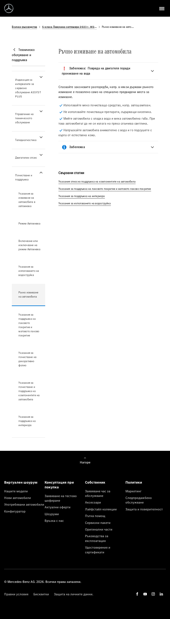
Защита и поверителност (144, 509)
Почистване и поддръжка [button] (23, 177)
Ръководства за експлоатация (96, 538)
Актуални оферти (57, 507)
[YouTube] (145, 594)
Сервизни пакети (97, 523)
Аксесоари (93, 502)
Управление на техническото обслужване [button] (24, 118)
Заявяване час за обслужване (97, 493)
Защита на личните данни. (73, 594)
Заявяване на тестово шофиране (61, 498)
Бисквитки (41, 594)
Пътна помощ (95, 516)
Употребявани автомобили (24, 504)
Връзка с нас (54, 520)
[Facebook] (137, 594)
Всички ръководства (24, 27)
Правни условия (16, 594)
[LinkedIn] (161, 594)
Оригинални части (98, 529)
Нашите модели (16, 491)
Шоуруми (52, 514)
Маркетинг (133, 491)
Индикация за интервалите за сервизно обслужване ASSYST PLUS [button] (28, 88)
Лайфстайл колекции (101, 509)
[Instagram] (153, 594)
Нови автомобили (17, 498)
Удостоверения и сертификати (97, 549)
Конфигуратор (15, 511)
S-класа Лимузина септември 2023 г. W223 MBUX (69, 27)
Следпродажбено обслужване (138, 500)
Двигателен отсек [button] (26, 158)
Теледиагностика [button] (25, 140)
